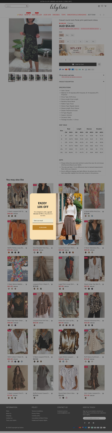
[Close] (80, 195)
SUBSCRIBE (43, 227)
